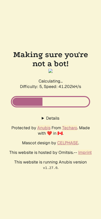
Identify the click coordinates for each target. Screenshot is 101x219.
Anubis (44, 128)
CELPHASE (67, 143)
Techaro (69, 128)
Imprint (85, 152)
